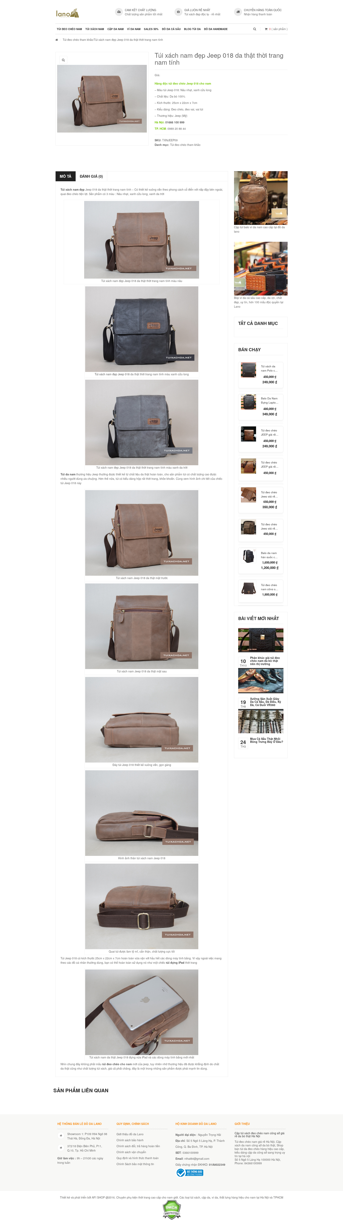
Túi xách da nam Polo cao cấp (269, 368)
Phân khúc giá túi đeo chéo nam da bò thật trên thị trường (265, 661)
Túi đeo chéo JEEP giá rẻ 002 (269, 464)
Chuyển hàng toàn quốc (263, 10)
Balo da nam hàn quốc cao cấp (269, 554)
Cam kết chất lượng (140, 10)
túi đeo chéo (110, 1064)
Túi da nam (68, 474)
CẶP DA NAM (115, 29)
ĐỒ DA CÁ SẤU (171, 29)
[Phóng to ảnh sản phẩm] (63, 60)
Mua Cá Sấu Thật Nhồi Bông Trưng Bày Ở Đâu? (266, 740)
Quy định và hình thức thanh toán (138, 1158)
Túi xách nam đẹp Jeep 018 (112, 374)
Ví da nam (134, 29)
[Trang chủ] (56, 39)
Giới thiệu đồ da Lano (130, 1134)
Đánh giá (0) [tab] (91, 176)
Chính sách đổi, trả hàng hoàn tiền (138, 1146)
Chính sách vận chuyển (131, 1152)
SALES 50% (151, 29)
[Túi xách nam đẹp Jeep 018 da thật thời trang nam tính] (102, 98)
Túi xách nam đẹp (73, 189)
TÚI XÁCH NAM (94, 29)
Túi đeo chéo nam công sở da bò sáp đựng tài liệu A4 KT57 (269, 586)
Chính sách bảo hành (130, 1140)
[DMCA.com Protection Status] (171, 1209)
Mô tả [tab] (65, 176)
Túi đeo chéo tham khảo (78, 40)
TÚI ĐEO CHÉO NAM (69, 29)
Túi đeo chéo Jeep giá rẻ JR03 (269, 493)
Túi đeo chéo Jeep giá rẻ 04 (269, 526)
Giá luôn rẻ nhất (197, 10)
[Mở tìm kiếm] (254, 29)
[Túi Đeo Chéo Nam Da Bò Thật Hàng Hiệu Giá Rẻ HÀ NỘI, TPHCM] (67, 13)
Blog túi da (192, 29)
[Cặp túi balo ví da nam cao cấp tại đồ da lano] (261, 198)
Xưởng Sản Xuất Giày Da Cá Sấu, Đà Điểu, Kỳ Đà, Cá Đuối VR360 (265, 702)
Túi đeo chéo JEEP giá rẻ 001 (269, 432)
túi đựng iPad (175, 963)
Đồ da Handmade (216, 29)
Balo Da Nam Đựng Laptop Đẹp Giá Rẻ (269, 400)
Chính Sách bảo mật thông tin (135, 1164)
